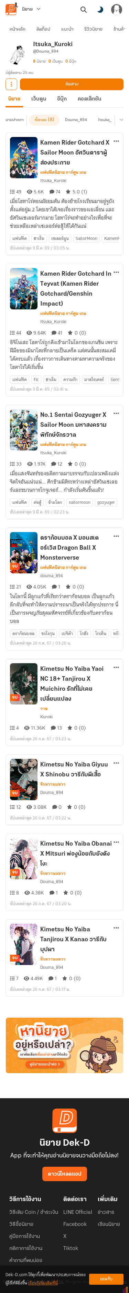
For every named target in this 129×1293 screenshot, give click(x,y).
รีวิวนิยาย (93, 29)
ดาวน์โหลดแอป (65, 1174)
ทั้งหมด (40, 120)
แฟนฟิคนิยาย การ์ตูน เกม (63, 172)
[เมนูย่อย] (120, 120)
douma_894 (51, 576)
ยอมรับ (106, 1279)
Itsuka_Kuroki (110, 120)
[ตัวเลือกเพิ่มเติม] (11, 84)
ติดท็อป (43, 29)
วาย (43, 708)
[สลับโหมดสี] (100, 10)
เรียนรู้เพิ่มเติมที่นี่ (43, 1283)
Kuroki (46, 717)
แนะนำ (67, 29)
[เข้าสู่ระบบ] (116, 10)
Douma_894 (76, 120)
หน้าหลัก (17, 29)
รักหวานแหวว (53, 784)
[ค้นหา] (83, 10)
